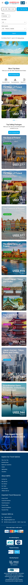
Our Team (4, 486)
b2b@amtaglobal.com (9, 519)
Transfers (4, 471)
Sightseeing (4, 469)
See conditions (14, 564)
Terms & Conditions (6, 507)
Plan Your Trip (5, 460)
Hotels (3, 467)
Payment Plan (5, 509)
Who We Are (4, 481)
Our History (4, 483)
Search (14, 33)
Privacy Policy (5, 505)
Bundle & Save (5, 462)
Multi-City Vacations (6, 464)
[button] (1, 8)
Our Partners (5, 488)
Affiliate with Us (5, 490)
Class (3, 13)
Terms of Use (21, 38)
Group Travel (5, 498)
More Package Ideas (14, 132)
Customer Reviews (6, 500)
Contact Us (4, 479)
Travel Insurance (5, 503)
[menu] (26, 2)
